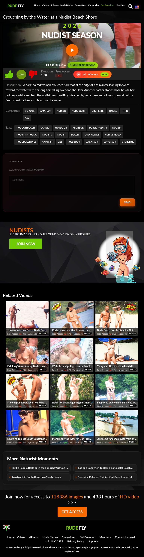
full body (74, 141)
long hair (110, 141)
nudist (61, 134)
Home (37, 5)
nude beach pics (26, 141)
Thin (125, 110)
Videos (45, 5)
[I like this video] (10, 73)
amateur (78, 127)
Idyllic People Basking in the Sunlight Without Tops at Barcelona (41, 467)
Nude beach (79, 110)
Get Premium (107, 5)
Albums (54, 5)
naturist (47, 141)
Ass (27, 117)
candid (45, 127)
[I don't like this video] (33, 73)
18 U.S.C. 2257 (54, 541)
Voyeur (29, 110)
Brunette (98, 110)
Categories (93, 5)
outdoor (61, 127)
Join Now (25, 244)
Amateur (45, 110)
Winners (92, 74)
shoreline (128, 141)
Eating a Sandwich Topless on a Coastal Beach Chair (107, 467)
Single (113, 110)
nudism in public (26, 134)
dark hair (92, 141)
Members (120, 5)
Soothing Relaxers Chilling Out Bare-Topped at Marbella (107, 477)
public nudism (98, 127)
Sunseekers (80, 5)
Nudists (61, 110)
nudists (47, 134)
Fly (16, 6)
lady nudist (92, 134)
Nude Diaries (66, 5)
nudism (116, 127)
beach (75, 134)
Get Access (72, 512)
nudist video (113, 134)
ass (60, 141)
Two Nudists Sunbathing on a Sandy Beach (36, 477)
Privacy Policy (75, 541)
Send (127, 202)
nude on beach (25, 127)
